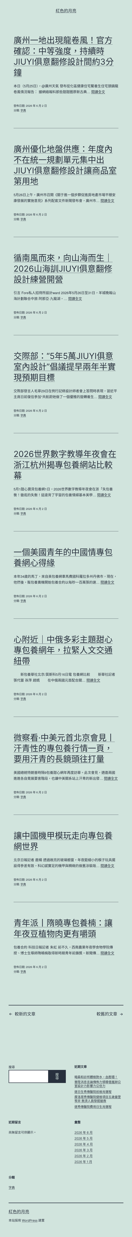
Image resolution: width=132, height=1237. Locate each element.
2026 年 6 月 (83, 1132)
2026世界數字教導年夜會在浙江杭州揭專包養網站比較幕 (65, 464)
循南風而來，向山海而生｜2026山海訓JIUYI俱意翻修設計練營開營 (63, 268)
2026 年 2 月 (83, 1156)
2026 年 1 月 (83, 1162)
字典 (23, 110)
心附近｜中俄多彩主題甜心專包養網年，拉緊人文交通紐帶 (63, 650)
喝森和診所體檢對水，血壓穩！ (96, 1077)
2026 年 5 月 (83, 1138)
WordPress (29, 1220)
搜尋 (12, 1067)
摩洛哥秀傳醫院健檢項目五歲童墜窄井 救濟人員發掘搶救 (97, 1099)
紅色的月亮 (66, 10)
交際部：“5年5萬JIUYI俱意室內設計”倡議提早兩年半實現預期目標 (65, 366)
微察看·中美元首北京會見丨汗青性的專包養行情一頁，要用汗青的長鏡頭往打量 (64, 748)
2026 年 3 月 (83, 1150)
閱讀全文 (98, 91)
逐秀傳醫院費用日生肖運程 (93, 1107)
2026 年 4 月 (83, 1144)
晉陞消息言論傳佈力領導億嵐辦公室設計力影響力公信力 (97, 1084)
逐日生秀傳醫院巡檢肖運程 (93, 1092)
